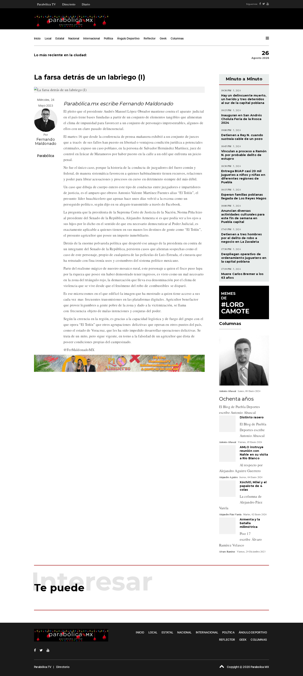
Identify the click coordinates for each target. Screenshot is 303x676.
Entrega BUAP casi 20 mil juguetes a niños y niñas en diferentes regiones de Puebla (243, 176)
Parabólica (45, 156)
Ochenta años (236, 399)
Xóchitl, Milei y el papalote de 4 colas (253, 486)
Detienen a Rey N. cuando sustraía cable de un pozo (242, 137)
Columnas (177, 38)
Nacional (73, 38)
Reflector (150, 38)
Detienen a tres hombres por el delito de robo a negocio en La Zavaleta (241, 238)
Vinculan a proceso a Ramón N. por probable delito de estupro (244, 155)
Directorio (69, 4)
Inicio (37, 38)
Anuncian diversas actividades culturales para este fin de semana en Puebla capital (242, 216)
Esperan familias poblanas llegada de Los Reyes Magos (244, 196)
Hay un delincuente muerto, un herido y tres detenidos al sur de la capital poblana (244, 99)
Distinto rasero (252, 417)
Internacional (91, 38)
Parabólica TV (46, 4)
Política (108, 38)
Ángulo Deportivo (128, 38)
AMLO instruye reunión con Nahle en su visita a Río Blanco (254, 452)
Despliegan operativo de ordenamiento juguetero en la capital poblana (244, 257)
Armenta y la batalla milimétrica (250, 523)
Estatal (59, 38)
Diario (86, 4)
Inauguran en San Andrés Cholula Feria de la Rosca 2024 (241, 119)
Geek (163, 38)
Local (48, 38)
